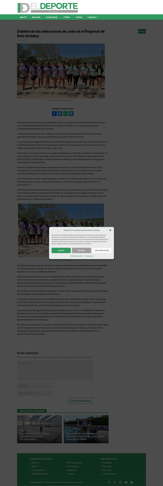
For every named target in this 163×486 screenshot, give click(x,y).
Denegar (81, 250)
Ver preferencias (102, 250)
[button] (110, 230)
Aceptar (61, 250)
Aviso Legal (89, 256)
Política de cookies (77, 256)
